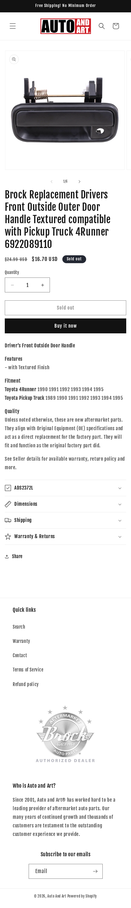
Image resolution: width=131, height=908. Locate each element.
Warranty (21, 641)
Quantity (12, 272)
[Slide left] (52, 182)
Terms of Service (28, 669)
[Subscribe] (95, 871)
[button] (13, 26)
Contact (20, 655)
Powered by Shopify (82, 896)
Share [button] (17, 556)
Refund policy (26, 684)
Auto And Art (56, 896)
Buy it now (65, 326)
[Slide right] (79, 182)
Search (19, 627)
